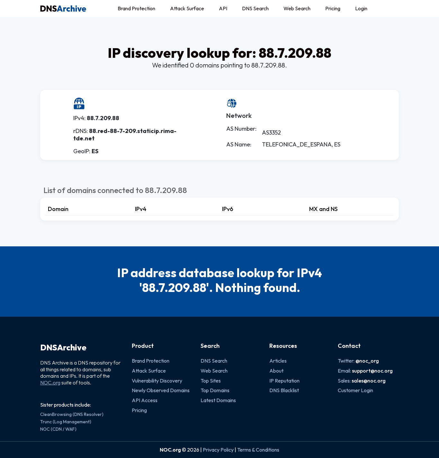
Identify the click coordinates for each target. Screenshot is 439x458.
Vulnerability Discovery (157, 380)
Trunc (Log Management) (65, 422)
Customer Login (355, 390)
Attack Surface (187, 8)
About (276, 370)
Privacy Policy (218, 449)
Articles (278, 360)
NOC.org (50, 382)
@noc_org (367, 360)
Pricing (332, 8)
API (223, 8)
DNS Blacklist (284, 390)
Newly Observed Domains (161, 390)
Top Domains (215, 390)
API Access (144, 400)
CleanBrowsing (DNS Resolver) (71, 414)
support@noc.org (372, 370)
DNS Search (255, 8)
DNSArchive (63, 347)
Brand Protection (136, 8)
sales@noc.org (369, 380)
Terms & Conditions (258, 449)
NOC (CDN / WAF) (58, 429)
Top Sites (211, 380)
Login (361, 8)
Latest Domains (218, 400)
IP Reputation (284, 380)
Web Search (296, 8)
